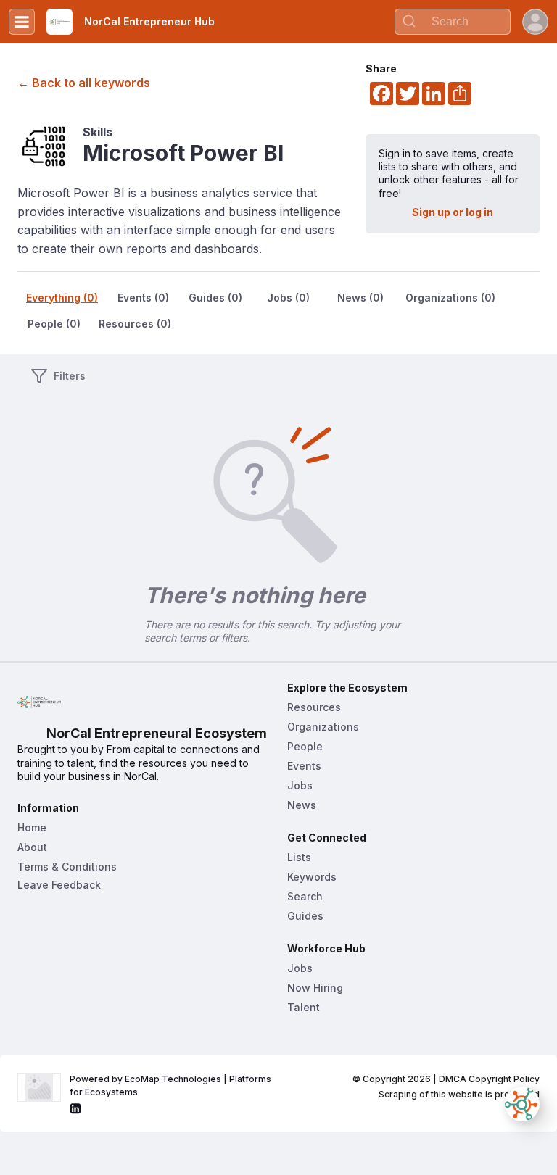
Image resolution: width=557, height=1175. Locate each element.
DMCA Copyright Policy (489, 1079)
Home (31, 827)
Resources (314, 707)
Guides (305, 916)
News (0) (360, 297)
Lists (299, 857)
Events (304, 766)
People (305, 746)
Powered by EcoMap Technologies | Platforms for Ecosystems (171, 1085)
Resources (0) (135, 323)
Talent (303, 1007)
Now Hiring (315, 987)
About (32, 847)
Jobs (300, 785)
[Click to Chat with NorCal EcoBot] (522, 1104)
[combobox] (453, 22)
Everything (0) (62, 297)
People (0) (54, 323)
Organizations (323, 727)
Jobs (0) (288, 297)
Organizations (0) (450, 297)
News (301, 805)
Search (305, 896)
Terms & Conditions (67, 866)
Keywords (312, 877)
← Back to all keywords (83, 82)
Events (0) (143, 297)
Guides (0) (215, 297)
